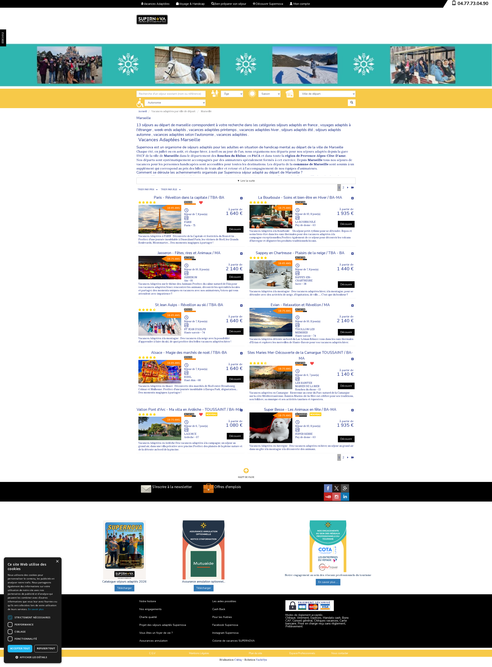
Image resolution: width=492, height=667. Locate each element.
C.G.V (152, 653)
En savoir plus (36, 609)
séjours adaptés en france (297, 125)
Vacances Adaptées (157, 4)
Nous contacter (339, 653)
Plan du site (255, 653)
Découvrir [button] (235, 229)
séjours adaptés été (297, 129)
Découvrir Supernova (269, 4)
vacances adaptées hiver (259, 129)
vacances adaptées (231, 134)
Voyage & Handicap (192, 4)
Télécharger (124, 588)
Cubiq (238, 659)
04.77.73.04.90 (473, 3)
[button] (33, 657)
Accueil (142, 111)
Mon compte (301, 4)
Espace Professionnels (302, 653)
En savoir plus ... (328, 582)
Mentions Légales (199, 653)
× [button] (57, 561)
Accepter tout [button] (20, 648)
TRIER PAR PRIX (146, 189)
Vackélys (261, 659)
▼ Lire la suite (246, 181)
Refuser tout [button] (46, 648)
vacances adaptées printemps (213, 129)
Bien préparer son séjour (230, 4)
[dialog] (33, 610)
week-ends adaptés (170, 129)
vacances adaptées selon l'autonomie (183, 134)
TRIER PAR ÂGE (169, 189)
